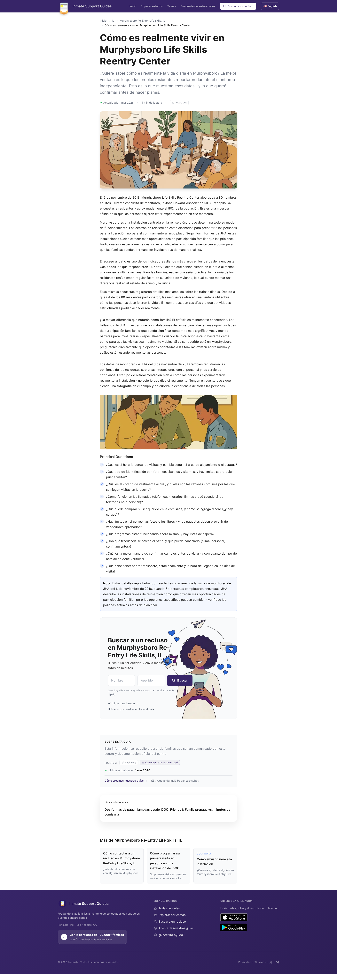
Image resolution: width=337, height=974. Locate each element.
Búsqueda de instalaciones (198, 6)
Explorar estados (152, 6)
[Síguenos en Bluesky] (277, 962)
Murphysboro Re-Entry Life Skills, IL (142, 20)
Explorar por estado (172, 915)
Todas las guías (169, 908)
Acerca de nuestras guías (176, 928)
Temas (171, 6)
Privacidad (244, 962)
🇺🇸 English (270, 6)
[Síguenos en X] (271, 962)
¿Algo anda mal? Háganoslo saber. (177, 780)
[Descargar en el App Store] (233, 917)
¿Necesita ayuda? (171, 935)
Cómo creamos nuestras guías (124, 780)
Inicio (132, 6)
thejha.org (181, 102)
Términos (260, 962)
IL (113, 20)
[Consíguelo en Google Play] (233, 927)
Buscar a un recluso (240, 6)
